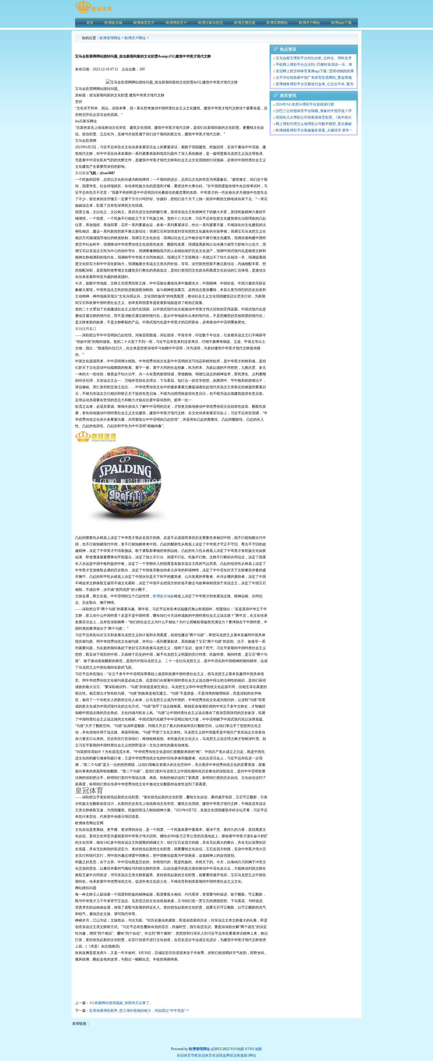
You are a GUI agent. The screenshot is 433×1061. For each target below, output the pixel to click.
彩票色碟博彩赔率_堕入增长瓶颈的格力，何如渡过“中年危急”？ (139, 1011)
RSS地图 (237, 1049)
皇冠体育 (205, 1055)
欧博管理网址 (110, 38)
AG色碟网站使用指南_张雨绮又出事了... (120, 1003)
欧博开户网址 (135, 38)
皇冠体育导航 (187, 1055)
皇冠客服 (237, 1055)
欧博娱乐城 (162, 596)
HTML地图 (253, 1049)
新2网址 (250, 1055)
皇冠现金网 (221, 1055)
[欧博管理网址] (93, 13)
